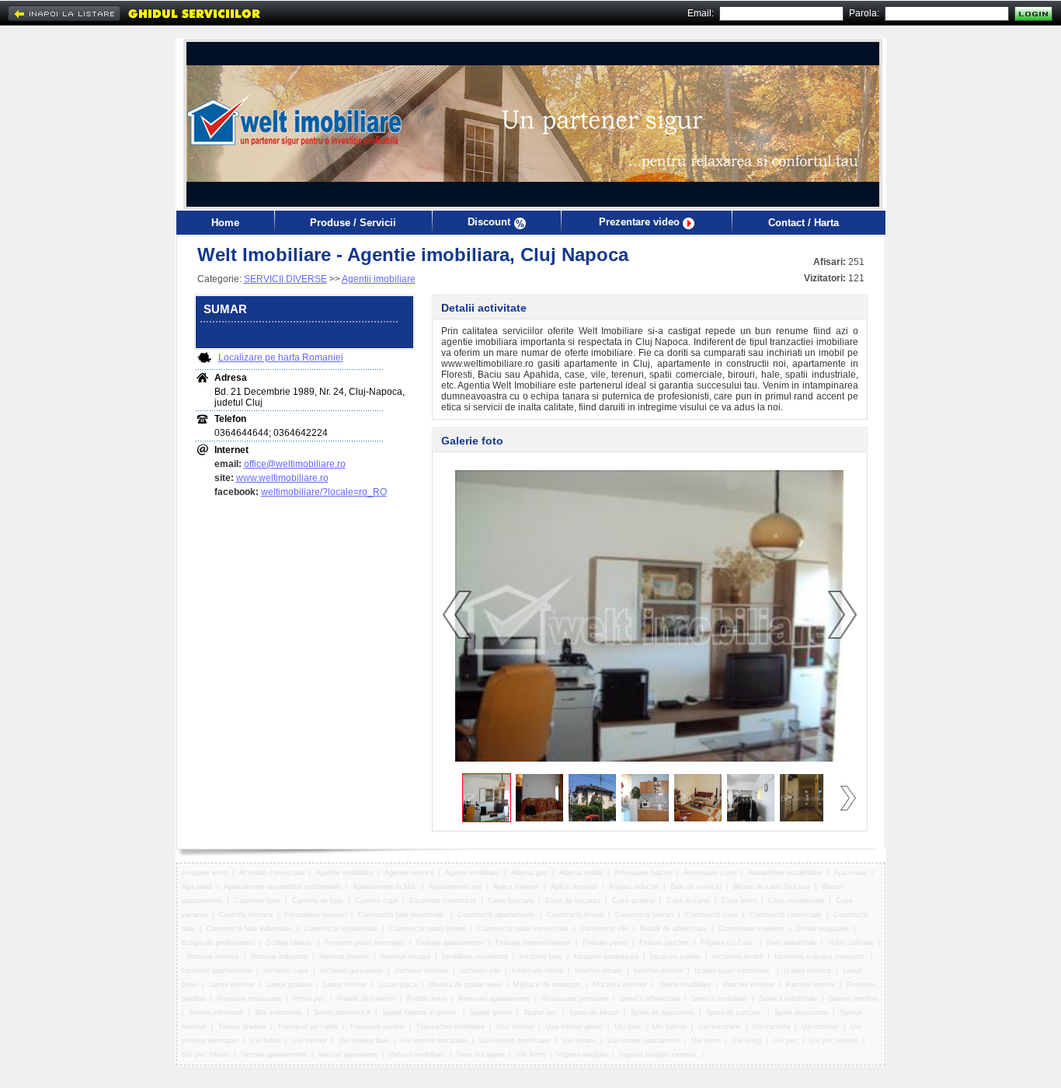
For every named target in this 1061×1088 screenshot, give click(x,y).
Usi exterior (820, 1026)
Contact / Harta (803, 222)
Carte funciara (511, 901)
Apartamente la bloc (385, 887)
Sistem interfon (853, 999)
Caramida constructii (442, 901)
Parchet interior (810, 985)
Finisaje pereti (605, 943)
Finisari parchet (664, 943)
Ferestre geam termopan (365, 943)
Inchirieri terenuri (421, 971)
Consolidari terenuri (315, 915)
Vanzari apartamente (274, 1054)
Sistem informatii (216, 1013)
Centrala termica (246, 915)
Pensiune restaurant (249, 999)
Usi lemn (705, 1040)
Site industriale (278, 1013)
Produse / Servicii (353, 222)
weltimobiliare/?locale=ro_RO (324, 491)
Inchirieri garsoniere (351, 971)
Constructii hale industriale (402, 915)
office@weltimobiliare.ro (295, 464)
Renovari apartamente (494, 999)
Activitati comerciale (271, 873)
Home (225, 222)
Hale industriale (791, 943)
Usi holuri (265, 1040)
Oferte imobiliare (685, 985)
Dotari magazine (822, 929)
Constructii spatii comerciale (523, 929)
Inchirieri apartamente (217, 971)
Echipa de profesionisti (218, 943)
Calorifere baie (257, 901)
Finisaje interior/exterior (533, 943)
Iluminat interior (344, 957)
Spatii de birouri (594, 1013)
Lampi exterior (232, 985)
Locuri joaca (397, 985)
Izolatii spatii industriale (733, 971)
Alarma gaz (529, 873)
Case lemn (739, 901)
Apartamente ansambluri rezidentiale (282, 887)
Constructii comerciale (786, 915)
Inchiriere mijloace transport (820, 957)
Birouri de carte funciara (771, 887)
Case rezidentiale (796, 901)
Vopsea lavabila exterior (658, 1054)
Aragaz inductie (634, 887)
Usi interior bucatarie (434, 1040)
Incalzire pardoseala (606, 957)
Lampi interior (345, 985)
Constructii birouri (575, 915)
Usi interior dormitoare (515, 1040)
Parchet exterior (748, 985)
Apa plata (197, 887)
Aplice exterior (516, 887)
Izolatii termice (807, 971)
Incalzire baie (541, 957)
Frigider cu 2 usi (728, 943)
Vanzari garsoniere (347, 1054)
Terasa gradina (242, 1026)
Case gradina (633, 901)
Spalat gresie (491, 1013)
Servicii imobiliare (719, 999)
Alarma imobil (581, 873)
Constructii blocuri (644, 915)
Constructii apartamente (496, 915)
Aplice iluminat (574, 887)
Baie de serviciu (696, 887)
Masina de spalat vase (465, 985)
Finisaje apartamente (450, 943)
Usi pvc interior (833, 1040)
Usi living (746, 1040)
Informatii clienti (537, 971)
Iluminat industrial (279, 957)
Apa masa (850, 873)
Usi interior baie (364, 1040)
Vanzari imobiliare (417, 1054)
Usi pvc (785, 1040)
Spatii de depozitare (662, 1013)
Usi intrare (579, 1040)
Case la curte (688, 901)
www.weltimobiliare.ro (282, 478)
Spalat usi (541, 1013)
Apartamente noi (455, 887)
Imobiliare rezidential (475, 957)
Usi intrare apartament (643, 1040)
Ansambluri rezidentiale (785, 873)
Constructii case (711, 915)
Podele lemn (427, 999)
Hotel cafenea (850, 943)
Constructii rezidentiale (340, 929)
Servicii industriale (788, 999)
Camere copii (376, 901)
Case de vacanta (572, 901)
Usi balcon (669, 1026)
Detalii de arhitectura (673, 929)
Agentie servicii (408, 873)
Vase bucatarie (480, 1054)
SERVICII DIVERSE (285, 279)
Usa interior (515, 1026)
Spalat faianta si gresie (420, 1013)
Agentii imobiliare (379, 279)
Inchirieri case (285, 971)
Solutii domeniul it (342, 1013)
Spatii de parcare (734, 1013)
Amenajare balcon (643, 873)
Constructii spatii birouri (427, 929)
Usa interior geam (574, 1026)
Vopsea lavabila (582, 1054)
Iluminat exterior (213, 957)
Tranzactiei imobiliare (450, 1026)
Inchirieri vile (480, 971)
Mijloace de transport (547, 985)
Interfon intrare (598, 971)
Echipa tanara (289, 943)
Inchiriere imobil (737, 957)
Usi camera (771, 1026)
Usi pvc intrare (205, 1054)
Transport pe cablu (307, 1026)
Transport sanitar (377, 1026)
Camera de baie (317, 901)
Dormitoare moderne (751, 929)
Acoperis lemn (205, 873)
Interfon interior (658, 971)
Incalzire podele (675, 957)
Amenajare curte (710, 873)
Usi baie (627, 1026)
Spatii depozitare (801, 1013)
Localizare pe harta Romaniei (280, 357)
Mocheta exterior (620, 985)
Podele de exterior (366, 999)
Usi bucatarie (719, 1026)
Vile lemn (530, 1054)
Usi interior (309, 1040)
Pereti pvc (309, 999)
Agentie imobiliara (344, 873)
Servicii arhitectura (650, 999)
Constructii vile (604, 929)
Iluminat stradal (405, 957)
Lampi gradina (288, 985)
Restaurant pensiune (574, 999)
